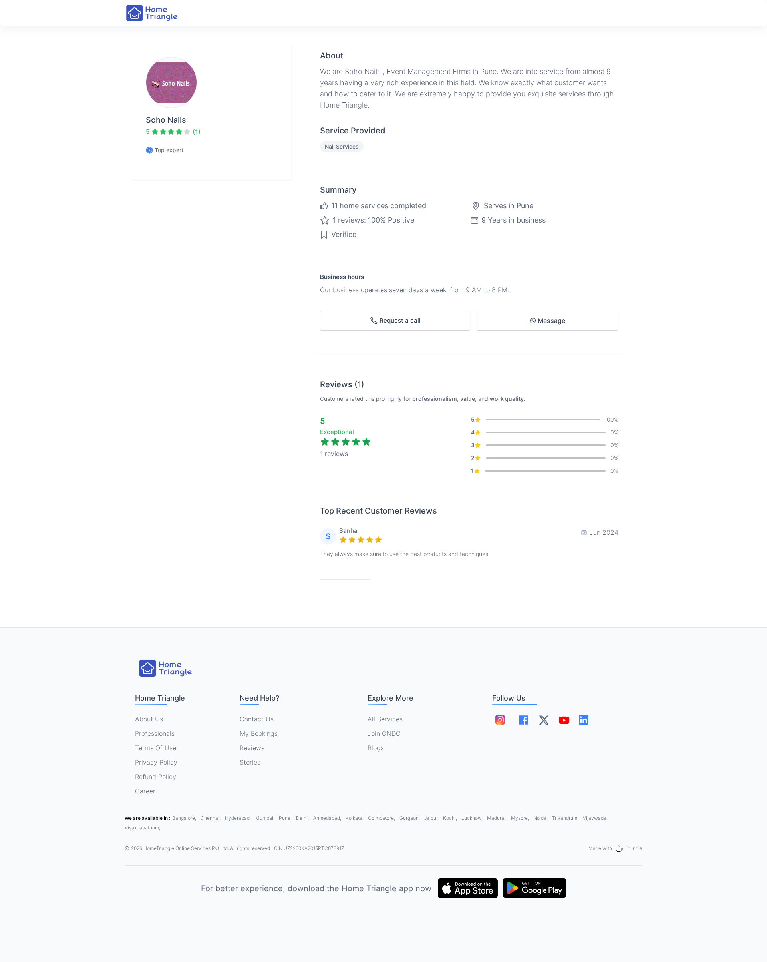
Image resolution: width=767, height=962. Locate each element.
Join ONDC (384, 733)
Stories (250, 762)
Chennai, (211, 818)
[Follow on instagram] (500, 719)
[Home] (160, 13)
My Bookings (259, 733)
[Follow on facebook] (523, 720)
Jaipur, (432, 818)
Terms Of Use (155, 748)
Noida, (541, 818)
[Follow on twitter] (543, 720)
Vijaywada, (595, 818)
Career (145, 791)
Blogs (376, 748)
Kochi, (450, 818)
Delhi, (303, 818)
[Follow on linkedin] (583, 720)
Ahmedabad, (327, 818)
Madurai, (497, 818)
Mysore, (520, 818)
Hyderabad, (238, 818)
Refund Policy (155, 777)
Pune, (286, 818)
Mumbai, (265, 818)
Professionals (155, 733)
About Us (149, 719)
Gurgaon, (410, 818)
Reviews (252, 748)
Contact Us (257, 719)
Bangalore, (184, 818)
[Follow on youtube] (563, 719)
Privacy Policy (156, 762)
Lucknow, (472, 818)
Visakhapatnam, (142, 828)
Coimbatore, (382, 818)
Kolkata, (355, 818)
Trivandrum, (566, 818)
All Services (385, 719)
